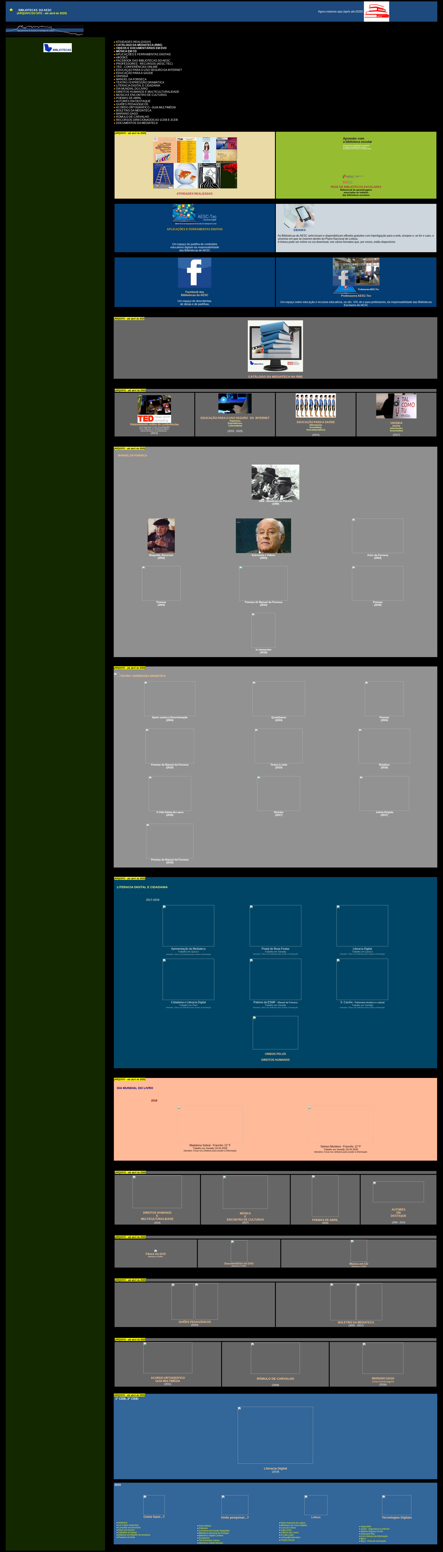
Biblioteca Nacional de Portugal (214, 1533)
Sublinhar (122, 1522)
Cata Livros (286, 1530)
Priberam (203, 1528)
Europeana (204, 1538)
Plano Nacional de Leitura (293, 1523)
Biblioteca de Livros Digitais (294, 1525)
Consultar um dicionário (129, 1527)
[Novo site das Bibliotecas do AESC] (376, 20)
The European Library (209, 1540)
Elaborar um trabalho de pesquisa (134, 1535)
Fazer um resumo (126, 1530)
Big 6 (363, 1538)
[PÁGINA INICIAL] (9, 10)
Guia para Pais (368, 1534)
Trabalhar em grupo (127, 1532)
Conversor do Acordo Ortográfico (214, 1530)
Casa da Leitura (288, 1528)
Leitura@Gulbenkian (290, 1537)
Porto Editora (205, 1526)
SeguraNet (366, 1526)
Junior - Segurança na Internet (375, 1529)
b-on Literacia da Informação (374, 1536)
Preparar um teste (126, 1537)
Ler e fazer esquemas (128, 1525)
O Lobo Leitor (287, 1535)
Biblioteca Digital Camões (211, 1535)
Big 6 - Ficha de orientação (373, 1541)
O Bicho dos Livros (290, 1532)
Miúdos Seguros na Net (372, 1531)
